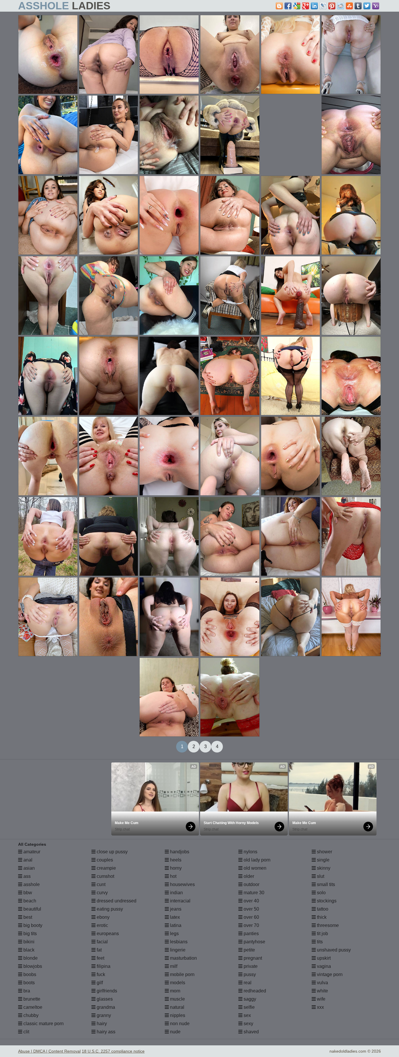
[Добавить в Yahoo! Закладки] (375, 5)
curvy (102, 892)
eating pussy (109, 909)
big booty (32, 925)
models (177, 982)
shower (324, 851)
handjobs (179, 851)
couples (104, 859)
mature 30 (253, 892)
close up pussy (112, 851)
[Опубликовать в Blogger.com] (279, 5)
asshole (31, 884)
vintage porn (329, 974)
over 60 (250, 917)
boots (28, 982)
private (250, 966)
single (322, 859)
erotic (102, 925)
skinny (323, 868)
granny (103, 1015)
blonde (30, 958)
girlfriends (106, 990)
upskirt (323, 958)
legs (174, 933)
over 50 (250, 909)
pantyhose (253, 941)
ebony (103, 917)
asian (28, 868)
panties (250, 933)
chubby (30, 1015)
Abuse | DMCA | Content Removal (49, 1051)
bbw (27, 892)
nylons (249, 851)
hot (172, 876)
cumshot (105, 876)
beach (29, 900)
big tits (29, 933)
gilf (99, 982)
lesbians (178, 941)
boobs (29, 974)
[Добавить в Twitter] (366, 5)
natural (176, 1007)
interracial (179, 900)
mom (174, 990)
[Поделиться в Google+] (305, 5)
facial (102, 941)
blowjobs (32, 966)
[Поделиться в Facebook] (288, 5)
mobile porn (182, 974)
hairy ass (105, 1031)
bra (26, 990)
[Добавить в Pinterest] (331, 5)
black (28, 949)
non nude (179, 1023)
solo (321, 892)
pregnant (252, 958)
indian (176, 892)
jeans (175, 909)
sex (246, 1015)
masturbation (183, 958)
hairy (101, 1023)
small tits (325, 884)
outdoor (250, 884)
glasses (104, 999)
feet (100, 958)
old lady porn (256, 859)
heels (175, 859)
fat (99, 949)
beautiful (31, 909)
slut (320, 876)
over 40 (250, 900)
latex (174, 917)
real (246, 982)
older (248, 876)
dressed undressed (116, 900)
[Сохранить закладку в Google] (296, 5)
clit (25, 1031)
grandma (105, 1007)
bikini (28, 941)
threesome (327, 925)
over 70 (250, 925)
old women (254, 868)
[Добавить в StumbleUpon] (349, 5)
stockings (326, 900)
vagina (323, 966)
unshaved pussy (333, 949)
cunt (100, 884)
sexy (247, 1023)
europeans (107, 933)
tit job (322, 933)
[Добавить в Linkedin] (314, 5)
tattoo (322, 909)
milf (173, 966)
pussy (249, 974)
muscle (177, 999)
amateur (31, 851)
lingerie (177, 949)
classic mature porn (43, 1023)
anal (27, 859)
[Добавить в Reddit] (340, 5)
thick (321, 917)
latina (175, 925)
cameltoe (32, 1007)
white (322, 990)
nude (175, 1031)
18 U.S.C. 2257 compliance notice (113, 1051)
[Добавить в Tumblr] (358, 5)
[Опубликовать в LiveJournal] (323, 5)
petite (248, 949)
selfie (248, 1007)
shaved (250, 1031)
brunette (31, 999)
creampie (106, 868)
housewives (182, 884)
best (27, 917)
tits (319, 941)
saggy (249, 999)
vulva (322, 982)
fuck (100, 974)
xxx (320, 1007)
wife (320, 999)
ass (26, 876)
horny (175, 868)
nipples (177, 1015)
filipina (103, 966)
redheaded (254, 990)
